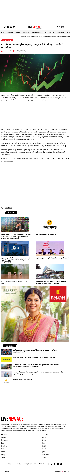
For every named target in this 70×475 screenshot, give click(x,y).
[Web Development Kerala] (65, 471)
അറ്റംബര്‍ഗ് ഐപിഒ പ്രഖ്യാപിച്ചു (46, 234)
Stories (3, 457)
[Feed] (61, 464)
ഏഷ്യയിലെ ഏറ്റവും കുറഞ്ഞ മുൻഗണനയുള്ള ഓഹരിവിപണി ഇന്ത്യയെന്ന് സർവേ (51, 282)
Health (43, 443)
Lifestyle (44, 446)
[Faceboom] (1, 27)
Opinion (44, 449)
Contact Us (18, 464)
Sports (43, 452)
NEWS (45, 32)
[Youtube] (11, 27)
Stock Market (45, 455)
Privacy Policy (28, 464)
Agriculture (4, 434)
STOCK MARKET (36, 32)
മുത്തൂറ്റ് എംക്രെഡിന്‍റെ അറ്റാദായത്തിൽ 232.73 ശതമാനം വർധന (34, 357)
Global (3, 443)
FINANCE (17, 32)
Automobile (45, 434)
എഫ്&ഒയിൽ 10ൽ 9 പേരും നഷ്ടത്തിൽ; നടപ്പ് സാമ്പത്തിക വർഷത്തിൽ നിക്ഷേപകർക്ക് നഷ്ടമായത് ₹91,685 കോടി (16, 236)
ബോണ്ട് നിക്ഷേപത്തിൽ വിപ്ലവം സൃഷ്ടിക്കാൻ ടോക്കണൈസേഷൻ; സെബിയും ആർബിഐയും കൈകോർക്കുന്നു (38, 373)
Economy (44, 437)
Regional (3, 452)
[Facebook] (48, 464)
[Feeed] (14, 27)
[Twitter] (5, 27)
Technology (44, 457)
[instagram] (54, 464)
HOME (3, 32)
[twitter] (52, 464)
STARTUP (51, 32)
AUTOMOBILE (60, 32)
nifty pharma (8, 208)
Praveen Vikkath (7, 51)
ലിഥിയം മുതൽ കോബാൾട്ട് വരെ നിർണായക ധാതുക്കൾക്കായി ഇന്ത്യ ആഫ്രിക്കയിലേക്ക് (35, 351)
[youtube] (58, 464)
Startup (3, 455)
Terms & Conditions (39, 464)
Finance (44, 440)
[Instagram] (8, 27)
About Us (10, 464)
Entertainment (5, 440)
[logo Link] (35, 28)
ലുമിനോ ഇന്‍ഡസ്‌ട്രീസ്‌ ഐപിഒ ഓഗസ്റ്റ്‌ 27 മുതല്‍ (52, 258)
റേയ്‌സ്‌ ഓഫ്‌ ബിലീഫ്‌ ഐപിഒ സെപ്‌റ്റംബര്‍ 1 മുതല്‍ (15, 282)
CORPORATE (26, 32)
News (2, 449)
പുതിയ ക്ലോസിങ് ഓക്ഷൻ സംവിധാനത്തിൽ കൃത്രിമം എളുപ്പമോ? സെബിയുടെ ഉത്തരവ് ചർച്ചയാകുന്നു (15, 260)
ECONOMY (10, 32)
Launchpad (4, 446)
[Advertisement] (35, 12)
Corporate (3, 437)
